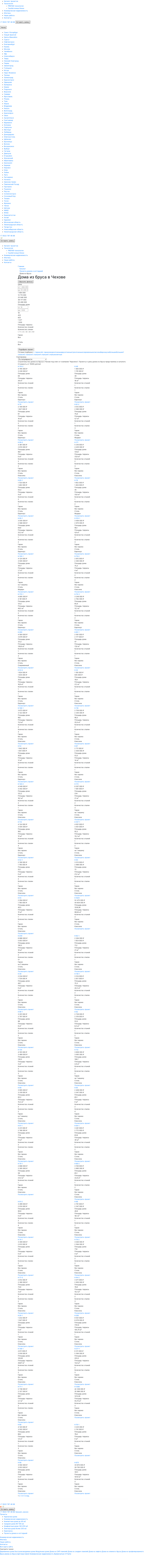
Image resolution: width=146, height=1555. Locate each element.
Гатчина (7, 151)
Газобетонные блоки (16, 8)
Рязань (6, 99)
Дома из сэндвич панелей (78, 1551)
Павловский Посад (11, 184)
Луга (6, 175)
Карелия (7, 220)
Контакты (7, 18)
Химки (6, 87)
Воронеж (7, 92)
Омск (6, 115)
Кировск (7, 168)
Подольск (8, 89)
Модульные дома (42, 1551)
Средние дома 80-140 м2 (14, 1524)
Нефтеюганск (9, 42)
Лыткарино (8, 177)
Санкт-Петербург (11, 32)
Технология (8, 4)
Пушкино (7, 189)
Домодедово (9, 134)
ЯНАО (6, 213)
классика (96, 352)
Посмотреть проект (26, 402)
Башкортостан (9, 215)
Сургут (7, 40)
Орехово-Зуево (10, 182)
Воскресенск (9, 146)
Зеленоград (8, 77)
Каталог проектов (11, 1)
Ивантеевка (8, 161)
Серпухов (8, 127)
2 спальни (28, 355)
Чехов (6, 206)
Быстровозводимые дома (25, 1551)
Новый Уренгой (10, 35)
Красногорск (9, 80)
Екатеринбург (9, 44)
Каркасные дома (10, 1517)
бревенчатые (59, 1554)
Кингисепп (8, 163)
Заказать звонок (21, 1512)
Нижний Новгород (11, 61)
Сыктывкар (8, 120)
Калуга (6, 108)
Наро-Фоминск (10, 73)
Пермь (6, 63)
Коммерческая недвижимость (16, 11)
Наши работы (9, 15)
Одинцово (8, 82)
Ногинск (7, 180)
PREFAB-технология (16, 6)
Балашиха (8, 85)
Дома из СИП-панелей (58, 1551)
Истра (6, 70)
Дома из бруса (11, 1554)
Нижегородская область (13, 232)
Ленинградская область (13, 225)
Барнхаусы (8, 1531)
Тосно (6, 201)
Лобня (6, 172)
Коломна (7, 125)
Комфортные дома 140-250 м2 (16, 1526)
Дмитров (7, 153)
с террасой (37, 352)
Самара (7, 94)
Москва (7, 49)
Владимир (8, 106)
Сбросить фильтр (25, 282)
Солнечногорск (10, 194)
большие (119, 352)
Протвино (8, 187)
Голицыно (8, 68)
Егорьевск (8, 156)
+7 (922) (7, 22)
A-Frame (68, 1554)
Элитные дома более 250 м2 (15, 1528)
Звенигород (8, 66)
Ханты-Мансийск (10, 37)
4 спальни (44, 355)
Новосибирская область (13, 229)
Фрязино (7, 203)
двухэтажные (66, 352)
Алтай (6, 217)
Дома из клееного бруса (111, 1551)
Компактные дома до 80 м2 (15, 1521)
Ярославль (8, 96)
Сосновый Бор (10, 196)
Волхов (7, 144)
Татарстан (8, 227)
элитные (59, 355)
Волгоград (8, 111)
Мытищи (7, 130)
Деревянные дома (7, 1551)
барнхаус (104, 352)
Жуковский (8, 158)
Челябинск (8, 51)
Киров (6, 104)
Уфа (5, 54)
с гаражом (46, 352)
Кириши (7, 165)
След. (27, 1496)
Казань (6, 47)
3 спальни (36, 355)
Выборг (7, 149)
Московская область (12, 222)
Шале (27, 1554)
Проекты (3, 1514)
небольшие (112, 352)
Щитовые (21, 1554)
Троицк (7, 75)
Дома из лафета (95, 1551)
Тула (5, 101)
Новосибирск (9, 56)
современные (88, 352)
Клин (6, 170)
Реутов (7, 191)
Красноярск (8, 113)
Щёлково (7, 139)
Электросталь (9, 137)
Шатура (7, 208)
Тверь (6, 59)
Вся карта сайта (6, 1547)
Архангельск (9, 118)
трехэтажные (77, 352)
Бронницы (8, 142)
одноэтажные (56, 352)
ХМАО (6, 210)
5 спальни (52, 355)
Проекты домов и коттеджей (15, 1533)
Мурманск (8, 123)
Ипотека (7, 13)
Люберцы (7, 132)
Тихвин (7, 199)
